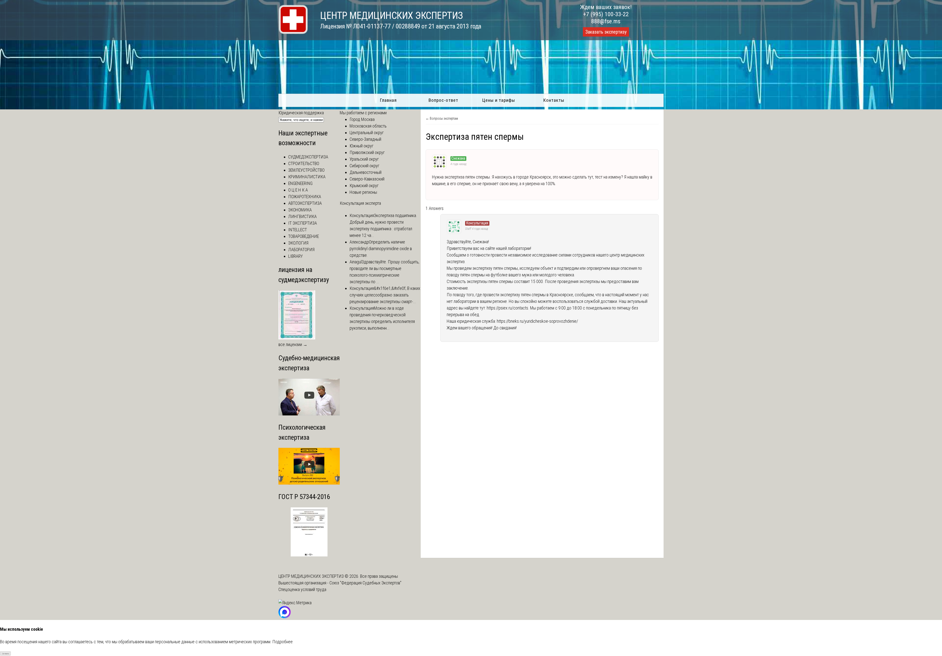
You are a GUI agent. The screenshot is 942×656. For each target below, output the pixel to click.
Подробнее (282, 641)
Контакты (553, 100)
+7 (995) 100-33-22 (606, 14)
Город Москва (362, 119)
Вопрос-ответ (443, 100)
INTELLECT (297, 229)
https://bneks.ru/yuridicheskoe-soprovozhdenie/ (537, 321)
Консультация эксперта (360, 203)
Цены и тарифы (498, 100)
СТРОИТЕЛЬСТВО (303, 163)
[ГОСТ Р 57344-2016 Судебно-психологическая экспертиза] (309, 554)
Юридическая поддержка (301, 112)
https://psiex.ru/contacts (507, 307)
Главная (388, 100)
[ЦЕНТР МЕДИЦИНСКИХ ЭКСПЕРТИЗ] (293, 32)
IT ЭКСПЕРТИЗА (302, 223)
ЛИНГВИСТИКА (302, 216)
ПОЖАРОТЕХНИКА (304, 196)
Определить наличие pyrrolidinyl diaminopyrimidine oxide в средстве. (381, 248)
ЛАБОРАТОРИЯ (301, 249)
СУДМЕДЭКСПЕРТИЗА (308, 156)
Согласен (5, 654)
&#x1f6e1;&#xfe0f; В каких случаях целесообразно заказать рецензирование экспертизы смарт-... (385, 295)
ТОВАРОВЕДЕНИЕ (303, 236)
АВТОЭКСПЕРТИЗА (305, 203)
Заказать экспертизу (606, 32)
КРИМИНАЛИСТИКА (307, 176)
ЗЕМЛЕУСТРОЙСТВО (306, 170)
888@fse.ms (605, 21)
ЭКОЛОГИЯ (298, 242)
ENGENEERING (300, 183)
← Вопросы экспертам (442, 118)
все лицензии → (292, 344)
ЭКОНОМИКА (300, 209)
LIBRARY (295, 256)
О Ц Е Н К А (298, 190)
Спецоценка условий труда (302, 589)
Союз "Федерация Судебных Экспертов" (365, 582)
